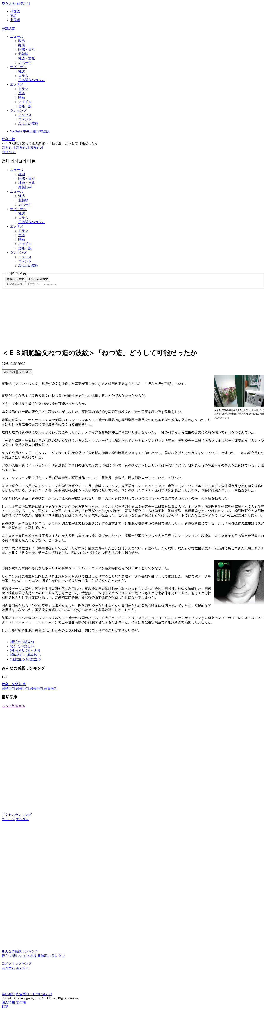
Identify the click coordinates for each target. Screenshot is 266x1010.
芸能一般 (25, 106)
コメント (25, 119)
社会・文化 (26, 58)
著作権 (21, 1002)
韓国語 (15, 11)
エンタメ (16, 84)
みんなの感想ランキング (20, 951)
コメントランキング (17, 963)
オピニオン (18, 67)
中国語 (15, 20)
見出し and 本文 (38, 279)
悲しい (17, 955)
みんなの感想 (28, 123)
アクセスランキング (17, 815)
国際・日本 (26, 49)
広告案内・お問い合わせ (34, 994)
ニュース (16, 36)
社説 (21, 71)
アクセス (25, 115)
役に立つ (58, 955)
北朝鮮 (23, 54)
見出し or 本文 (15, 279)
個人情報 (8, 1002)
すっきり (30, 955)
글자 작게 (9, 371)
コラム (23, 75)
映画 (21, 97)
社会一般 (8, 139)
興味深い (44, 955)
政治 (21, 41)
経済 (21, 45)
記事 (14, 684)
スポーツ (25, 62)
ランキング (18, 110)
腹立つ (7, 955)
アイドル (25, 102)
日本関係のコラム (31, 80)
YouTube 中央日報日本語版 (29, 131)
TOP (5, 1006)
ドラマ (23, 89)
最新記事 (8, 29)
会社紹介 (8, 994)
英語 (13, 15)
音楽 (21, 93)
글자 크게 (25, 371)
